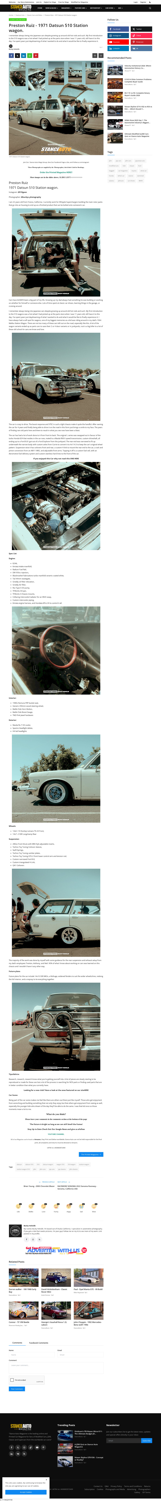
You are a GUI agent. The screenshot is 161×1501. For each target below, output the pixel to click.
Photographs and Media (115, 1489)
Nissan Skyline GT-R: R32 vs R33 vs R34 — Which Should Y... (138, 108)
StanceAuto (13, 1295)
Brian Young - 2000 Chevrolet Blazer (39, 1186)
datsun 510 (29, 1164)
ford (139, 166)
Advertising (131, 1489)
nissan (132, 166)
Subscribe (147, 1441)
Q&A (106, 1486)
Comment (13, 1360)
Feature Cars (20, 15)
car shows (131, 181)
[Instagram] (24, 1447)
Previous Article (48, 1182)
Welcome (12, 2)
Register (143, 2)
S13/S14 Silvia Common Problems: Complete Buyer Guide (138, 80)
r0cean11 (128, 71)
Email (60, 1350)
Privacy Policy (116, 1486)
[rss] (24, 1453)
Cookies (100, 1489)
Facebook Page (59, 162)
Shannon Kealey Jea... (16, 1325)
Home (11, 15)
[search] (150, 8)
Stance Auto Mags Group (38, 162)
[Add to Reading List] (101, 55)
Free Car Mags (63, 2)
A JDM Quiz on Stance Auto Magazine (86, 1445)
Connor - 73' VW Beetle (19, 1322)
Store (40, 8)
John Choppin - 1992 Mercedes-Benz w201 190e (88, 1323)
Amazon (37, 1139)
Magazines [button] (65, 8)
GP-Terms (146, 1492)
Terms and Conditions (133, 1486)
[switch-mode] (150, 2)
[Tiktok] (30, 1447)
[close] (46, 1479)
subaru (111, 181)
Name (11, 1350)
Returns (147, 1486)
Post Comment (17, 1389)
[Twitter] (18, 1447)
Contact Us (98, 1486)
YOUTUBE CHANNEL (56, 1134)
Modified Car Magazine (79, 2)
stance (130, 176)
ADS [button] (119, 8)
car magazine (123, 171)
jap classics (62, 1169)
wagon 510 (60, 1164)
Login (136, 2)
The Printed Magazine (90, 1154)
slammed (140, 176)
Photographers (144, 1489)
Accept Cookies (26, 1492)
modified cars (114, 166)
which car (121, 176)
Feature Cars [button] (80, 8)
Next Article (62, 1182)
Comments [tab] (17, 1342)
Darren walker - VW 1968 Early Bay (22, 1290)
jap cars (52, 1169)
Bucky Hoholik (30, 1226)
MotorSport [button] (95, 8)
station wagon (84, 1164)
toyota (134, 171)
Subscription (90, 1489)
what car (143, 171)
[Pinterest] (43, 1447)
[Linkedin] (11, 1453)
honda (111, 176)
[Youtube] (37, 1447)
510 (38, 1164)
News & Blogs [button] (50, 8)
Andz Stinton (45, 1295)
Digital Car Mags (50, 2)
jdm (34, 1169)
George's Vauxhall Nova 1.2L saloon (54, 1323)
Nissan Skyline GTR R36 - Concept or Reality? (89, 1458)
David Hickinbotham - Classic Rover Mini (54, 1290)
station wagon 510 (23, 1169)
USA (124, 166)
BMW (141, 181)
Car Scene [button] (109, 8)
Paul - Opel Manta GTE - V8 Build (88, 1289)
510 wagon (71, 1164)
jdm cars (43, 1169)
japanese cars (140, 161)
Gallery (137, 1492)
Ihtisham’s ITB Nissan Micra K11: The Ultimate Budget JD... (88, 1432)
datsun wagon (48, 1164)
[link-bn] (56, 1250)
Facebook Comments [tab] (38, 1343)
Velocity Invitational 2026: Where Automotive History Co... (138, 67)
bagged (111, 171)
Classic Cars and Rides (34, 15)
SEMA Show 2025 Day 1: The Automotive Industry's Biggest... (137, 121)
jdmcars (121, 181)
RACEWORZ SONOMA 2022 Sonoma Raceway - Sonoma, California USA (77, 1187)
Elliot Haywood (79, 1293)
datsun (19, 1164)
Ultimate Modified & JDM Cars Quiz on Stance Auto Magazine (137, 135)
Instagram (85, 162)
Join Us (38, 2)
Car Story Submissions (26, 2)
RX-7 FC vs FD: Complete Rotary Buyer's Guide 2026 (137, 94)
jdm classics (73, 1169)
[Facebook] (11, 1447)
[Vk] (18, 1453)
